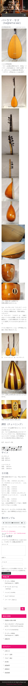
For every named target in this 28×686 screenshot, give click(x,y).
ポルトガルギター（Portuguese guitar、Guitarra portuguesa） (14, 625)
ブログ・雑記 (8, 658)
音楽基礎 (7, 672)
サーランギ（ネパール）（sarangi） (11, 588)
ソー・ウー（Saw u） (11, 599)
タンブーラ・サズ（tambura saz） (16, 533)
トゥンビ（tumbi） (10, 592)
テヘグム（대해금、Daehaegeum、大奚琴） (12, 582)
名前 (4, 557)
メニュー (4, 15)
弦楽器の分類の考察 (10, 620)
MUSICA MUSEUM (14, 3)
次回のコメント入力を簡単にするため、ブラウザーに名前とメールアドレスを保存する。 (14, 569)
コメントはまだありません (18, 27)
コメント (5, 544)
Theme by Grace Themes (14, 684)
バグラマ (19, 527)
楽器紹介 (7, 669)
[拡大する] (24, 77)
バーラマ (14, 527)
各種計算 (7, 639)
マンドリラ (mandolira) (11, 629)
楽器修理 (7, 665)
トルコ (9, 527)
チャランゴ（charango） (9, 531)
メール (4, 562)
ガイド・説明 (8, 654)
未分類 (6, 662)
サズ (6, 527)
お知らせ (7, 651)
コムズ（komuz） (10, 596)
